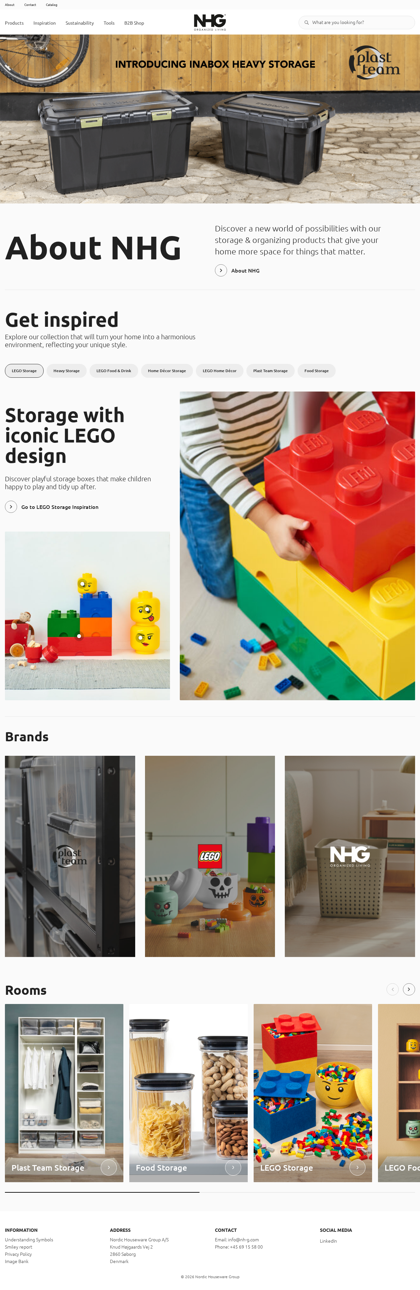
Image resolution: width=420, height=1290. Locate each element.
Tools (109, 23)
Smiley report (18, 1247)
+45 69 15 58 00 (246, 1247)
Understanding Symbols (29, 1239)
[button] (393, 989)
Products (14, 23)
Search (307, 22)
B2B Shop (134, 23)
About (9, 5)
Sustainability (80, 23)
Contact (30, 5)
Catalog (51, 5)
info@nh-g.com (243, 1239)
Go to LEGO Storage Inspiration (59, 507)
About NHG (245, 271)
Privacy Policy (18, 1254)
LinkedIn (328, 1241)
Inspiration (44, 23)
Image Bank (17, 1261)
